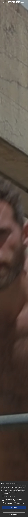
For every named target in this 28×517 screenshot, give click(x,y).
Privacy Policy (8, 493)
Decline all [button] (14, 511)
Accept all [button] (14, 507)
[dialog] (14, 499)
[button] (14, 514)
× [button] (26, 483)
